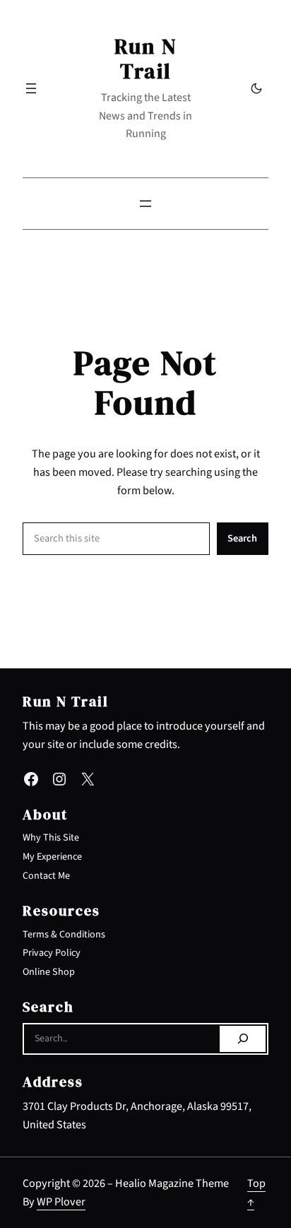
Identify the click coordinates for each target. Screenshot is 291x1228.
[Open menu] (31, 88)
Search (242, 538)
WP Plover (61, 1201)
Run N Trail (145, 58)
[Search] (243, 1039)
